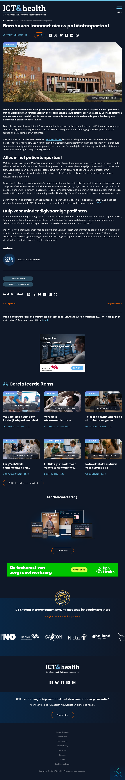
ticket (45, 320)
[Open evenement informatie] (117, 772)
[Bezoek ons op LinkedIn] (68, 682)
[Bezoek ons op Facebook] (62, 682)
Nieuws (10, 21)
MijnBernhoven (54, 139)
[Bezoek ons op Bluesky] (57, 682)
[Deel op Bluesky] (61, 35)
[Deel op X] (55, 35)
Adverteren (62, 736)
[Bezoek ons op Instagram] (73, 682)
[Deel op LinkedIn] (71, 35)
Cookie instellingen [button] (62, 764)
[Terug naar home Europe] (24, 10)
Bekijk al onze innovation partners (62, 616)
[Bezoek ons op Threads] (51, 682)
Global (62, 759)
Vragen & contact (62, 732)
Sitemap (62, 755)
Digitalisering (18, 278)
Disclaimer (63, 750)
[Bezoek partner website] (21, 637)
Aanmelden (62, 715)
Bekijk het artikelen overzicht (23, 483)
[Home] (4, 20)
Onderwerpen (62, 741)
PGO (99, 203)
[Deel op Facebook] (66, 35)
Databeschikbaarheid (18, 284)
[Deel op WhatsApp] (77, 35)
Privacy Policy (62, 746)
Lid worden (62, 550)
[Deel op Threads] (50, 35)
